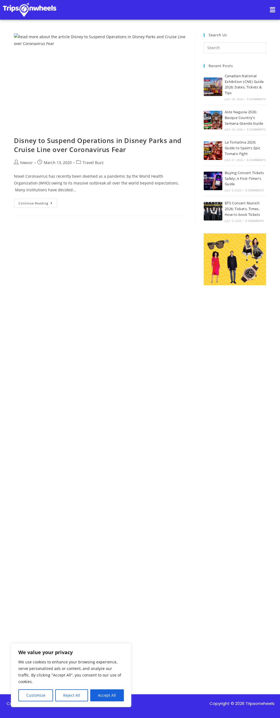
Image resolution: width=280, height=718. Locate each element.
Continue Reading (38, 202)
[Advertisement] (235, 467)
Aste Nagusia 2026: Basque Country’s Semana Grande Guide (244, 117)
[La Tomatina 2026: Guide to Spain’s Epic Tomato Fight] (213, 150)
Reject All (71, 695)
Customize (35, 695)
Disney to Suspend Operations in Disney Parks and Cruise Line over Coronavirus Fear (98, 145)
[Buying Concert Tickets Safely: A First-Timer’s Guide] (213, 181)
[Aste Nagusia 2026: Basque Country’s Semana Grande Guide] (213, 120)
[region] (71, 675)
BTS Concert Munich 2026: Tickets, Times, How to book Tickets (242, 209)
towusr (26, 162)
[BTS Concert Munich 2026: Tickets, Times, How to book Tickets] (213, 211)
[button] (272, 10)
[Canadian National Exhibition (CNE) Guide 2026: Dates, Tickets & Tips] (213, 87)
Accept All (107, 695)
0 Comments (256, 99)
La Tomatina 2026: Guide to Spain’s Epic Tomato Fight (242, 148)
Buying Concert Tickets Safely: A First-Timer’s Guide (244, 178)
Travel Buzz (93, 162)
